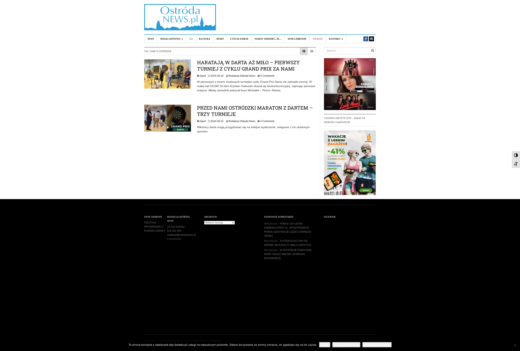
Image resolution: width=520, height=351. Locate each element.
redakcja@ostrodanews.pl (181, 234)
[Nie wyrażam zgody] (515, 345)
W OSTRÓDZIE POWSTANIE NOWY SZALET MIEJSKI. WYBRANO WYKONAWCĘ (288, 254)
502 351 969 (174, 230)
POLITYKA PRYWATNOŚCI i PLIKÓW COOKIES (154, 226)
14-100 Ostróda (175, 226)
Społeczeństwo (170, 39)
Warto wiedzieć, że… (268, 39)
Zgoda (325, 344)
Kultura (204, 39)
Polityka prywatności (377, 344)
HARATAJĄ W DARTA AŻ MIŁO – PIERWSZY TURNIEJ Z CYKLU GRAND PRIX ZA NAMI (248, 65)
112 (191, 39)
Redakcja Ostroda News (242, 75)
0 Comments (267, 75)
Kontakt (335, 39)
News (150, 39)
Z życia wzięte (239, 39)
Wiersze (318, 39)
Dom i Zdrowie (297, 39)
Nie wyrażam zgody (346, 344)
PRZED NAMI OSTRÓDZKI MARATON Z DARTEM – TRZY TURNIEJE (255, 111)
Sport (220, 39)
